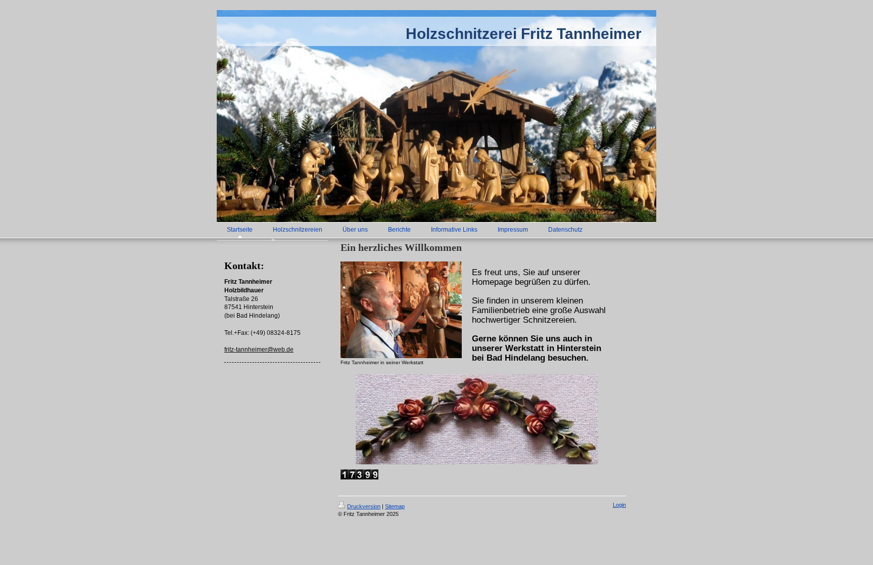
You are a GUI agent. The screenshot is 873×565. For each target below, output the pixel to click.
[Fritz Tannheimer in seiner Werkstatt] (401, 310)
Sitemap (395, 506)
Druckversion (363, 506)
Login (619, 505)
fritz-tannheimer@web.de (259, 349)
